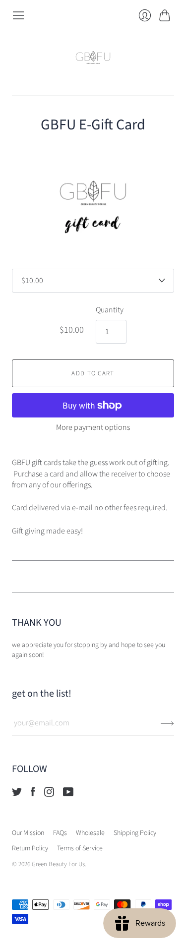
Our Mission (28, 833)
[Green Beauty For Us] (93, 59)
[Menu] (18, 15)
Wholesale (90, 833)
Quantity (110, 309)
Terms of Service (80, 848)
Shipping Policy (135, 833)
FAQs (60, 833)
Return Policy (30, 848)
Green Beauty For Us (58, 864)
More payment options (93, 427)
